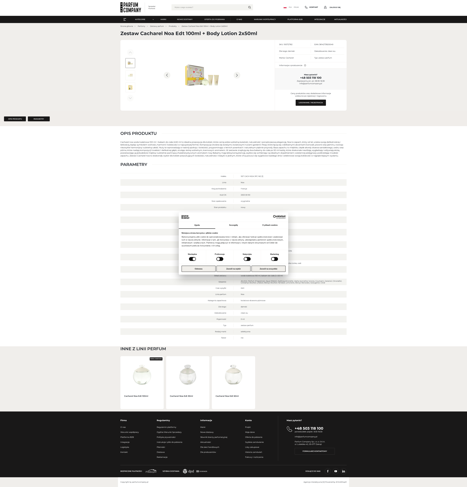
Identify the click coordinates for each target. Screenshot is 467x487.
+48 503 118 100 (310, 77)
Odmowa (198, 269)
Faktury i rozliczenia (254, 457)
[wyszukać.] (249, 7)
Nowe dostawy (207, 432)
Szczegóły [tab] (233, 225)
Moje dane (250, 432)
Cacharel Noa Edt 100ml (136, 396)
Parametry (39, 119)
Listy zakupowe (252, 447)
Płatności (161, 447)
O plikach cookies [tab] (270, 225)
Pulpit (248, 427)
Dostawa (161, 452)
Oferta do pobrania (253, 437)
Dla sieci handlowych (209, 447)
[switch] (219, 259)
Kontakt (124, 452)
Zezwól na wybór (233, 269)
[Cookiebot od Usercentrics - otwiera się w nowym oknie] (275, 217)
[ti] (324, 482)
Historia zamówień (253, 452)
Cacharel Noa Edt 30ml (181, 396)
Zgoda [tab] (197, 225)
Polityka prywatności (166, 437)
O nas (123, 427)
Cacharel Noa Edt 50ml (227, 396)
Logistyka (124, 447)
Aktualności (205, 442)
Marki (202, 427)
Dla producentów (208, 452)
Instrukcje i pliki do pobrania (169, 442)
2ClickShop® (341, 482)
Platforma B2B (127, 437)
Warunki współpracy (129, 432)
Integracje (125, 442)
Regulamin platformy (166, 427)
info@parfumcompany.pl (310, 83)
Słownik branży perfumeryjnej (213, 437)
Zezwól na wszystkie (268, 269)
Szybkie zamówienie (254, 442)
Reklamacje (162, 457)
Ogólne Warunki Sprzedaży (169, 432)
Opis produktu (15, 119)
